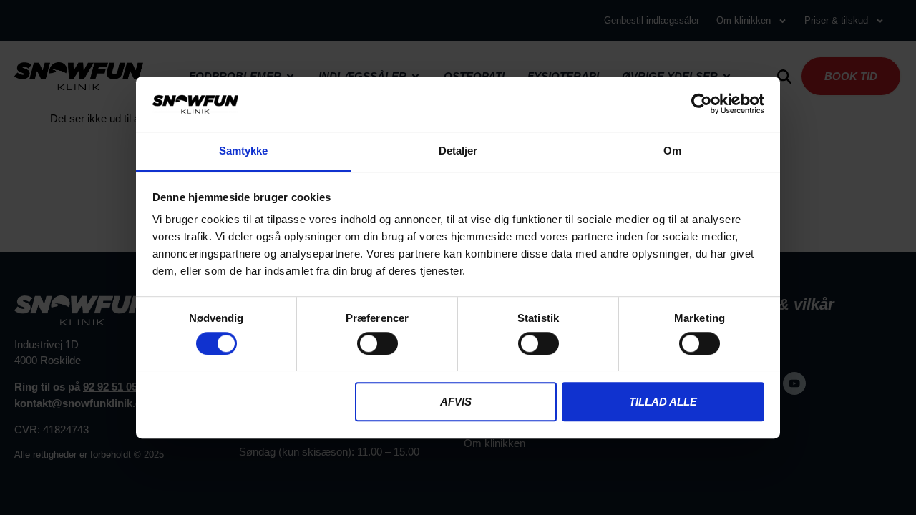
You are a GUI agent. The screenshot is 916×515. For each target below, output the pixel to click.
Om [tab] (672, 150)
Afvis (456, 402)
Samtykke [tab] (243, 150)
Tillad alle (663, 402)
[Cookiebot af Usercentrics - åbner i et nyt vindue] (701, 104)
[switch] (377, 343)
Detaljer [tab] (458, 150)
